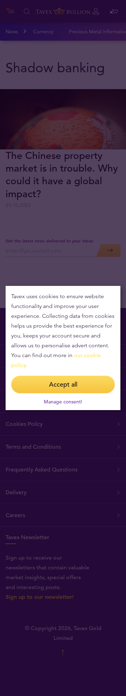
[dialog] (63, 348)
